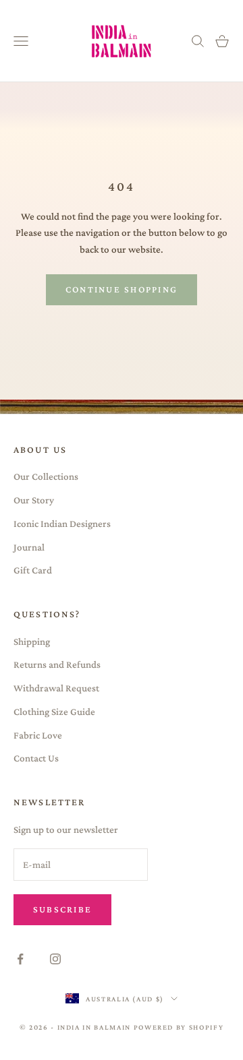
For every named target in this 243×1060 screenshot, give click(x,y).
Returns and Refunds (57, 664)
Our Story (34, 500)
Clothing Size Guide (54, 711)
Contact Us (36, 758)
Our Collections (46, 476)
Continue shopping (121, 289)
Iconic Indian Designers (62, 523)
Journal (29, 547)
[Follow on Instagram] (55, 959)
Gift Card (33, 570)
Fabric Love (38, 735)
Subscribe (62, 909)
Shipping (32, 641)
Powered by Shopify (179, 1027)
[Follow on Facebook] (20, 959)
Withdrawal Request (56, 688)
